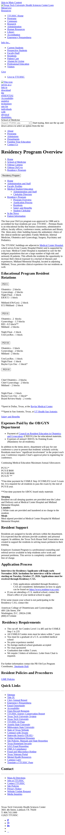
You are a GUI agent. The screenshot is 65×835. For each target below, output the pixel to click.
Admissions (12, 136)
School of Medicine (16, 162)
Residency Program (16, 170)
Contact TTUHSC (16, 783)
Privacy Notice (14, 788)
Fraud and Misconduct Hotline (21, 751)
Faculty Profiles (14, 186)
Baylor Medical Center (41, 406)
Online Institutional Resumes (21, 738)
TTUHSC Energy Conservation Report (26, 713)
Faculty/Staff (13, 53)
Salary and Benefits (22, 208)
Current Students (15, 47)
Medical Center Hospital (51, 245)
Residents (11, 56)
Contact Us (12, 144)
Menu (4, 8)
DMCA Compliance (17, 749)
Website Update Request (19, 791)
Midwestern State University (20, 727)
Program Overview (22, 200)
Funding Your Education (19, 142)
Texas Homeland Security (19, 743)
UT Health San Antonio (45, 411)
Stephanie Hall (21, 666)
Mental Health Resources (19, 757)
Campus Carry (14, 759)
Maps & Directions (16, 778)
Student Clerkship (21, 210)
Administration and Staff (19, 183)
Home (10, 159)
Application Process (22, 202)
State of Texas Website (18, 730)
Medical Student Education (20, 189)
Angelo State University (18, 724)
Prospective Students (17, 50)
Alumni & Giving (15, 61)
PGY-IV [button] (6, 369)
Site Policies (13, 786)
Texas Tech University (18, 719)
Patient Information (16, 216)
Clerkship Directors (22, 194)
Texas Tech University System (21, 716)
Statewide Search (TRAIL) (20, 735)
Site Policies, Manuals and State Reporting (27, 741)
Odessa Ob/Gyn (15, 167)
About (10, 131)
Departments (13, 139)
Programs (11, 18)
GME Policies (8, 679)
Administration (14, 26)
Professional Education (18, 64)
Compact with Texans (17, 732)
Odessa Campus (15, 164)
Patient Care (13, 58)
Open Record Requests (18, 711)
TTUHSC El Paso (16, 722)
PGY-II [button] (5, 313)
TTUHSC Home (15, 15)
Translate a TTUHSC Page (20, 762)
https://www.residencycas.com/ (44, 589)
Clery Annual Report (17, 700)
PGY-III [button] (5, 343)
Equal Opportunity (16, 705)
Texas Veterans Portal (17, 754)
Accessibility (13, 708)
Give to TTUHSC (16, 77)
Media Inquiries (14, 794)
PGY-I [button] (5, 284)
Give (9, 8)
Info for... (5, 42)
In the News (13, 213)
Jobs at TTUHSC (15, 780)
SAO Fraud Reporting (18, 746)
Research (11, 24)
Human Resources (16, 29)
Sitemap (11, 694)
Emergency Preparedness (19, 37)
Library (10, 32)
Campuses (12, 21)
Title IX (11, 697)
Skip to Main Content (11, 2)
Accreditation (13, 34)
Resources (6, 10)
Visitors (11, 66)
